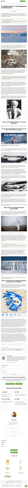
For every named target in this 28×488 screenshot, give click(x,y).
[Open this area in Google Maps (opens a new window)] (2, 67)
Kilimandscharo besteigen (6, 15)
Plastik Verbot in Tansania (6, 402)
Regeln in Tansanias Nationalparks (20, 395)
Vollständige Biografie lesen (11, 362)
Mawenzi (19, 47)
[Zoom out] (26, 66)
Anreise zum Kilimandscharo (6, 396)
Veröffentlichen (14, 374)
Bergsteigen (17, 3)
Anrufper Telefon (14, 435)
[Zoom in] (26, 65)
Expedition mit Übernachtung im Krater (8, 277)
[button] (11, 58)
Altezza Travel (10, 3)
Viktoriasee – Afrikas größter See (20, 394)
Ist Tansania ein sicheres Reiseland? (7, 401)
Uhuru (13, 14)
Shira (17, 47)
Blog (14, 3)
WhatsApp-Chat (14, 428)
